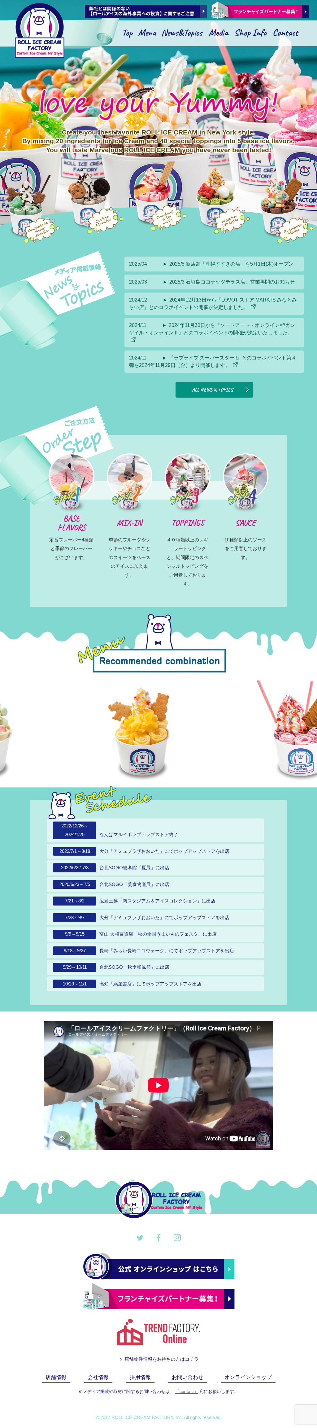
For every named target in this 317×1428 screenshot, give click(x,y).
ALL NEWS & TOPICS (212, 389)
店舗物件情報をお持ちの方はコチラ (161, 1359)
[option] (207, 730)
